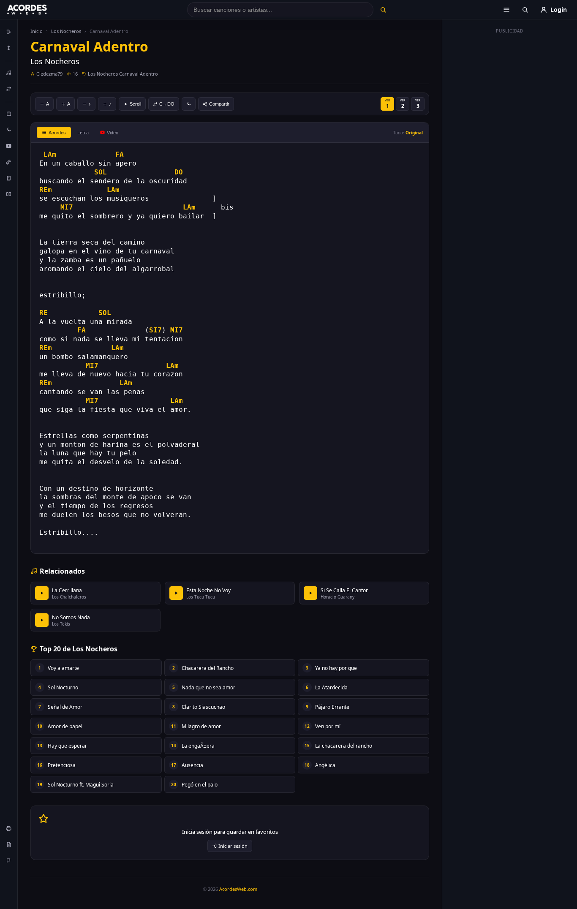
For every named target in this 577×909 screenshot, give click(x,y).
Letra (83, 132)
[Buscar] (383, 9)
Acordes (57, 132)
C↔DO (166, 103)
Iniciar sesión (233, 846)
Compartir (219, 103)
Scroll (135, 103)
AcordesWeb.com (238, 889)
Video (112, 132)
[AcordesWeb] (37, 9)
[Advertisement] (509, 164)
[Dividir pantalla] (9, 194)
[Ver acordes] (9, 178)
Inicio (36, 31)
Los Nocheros (66, 31)
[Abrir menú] (506, 10)
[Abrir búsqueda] (525, 10)
